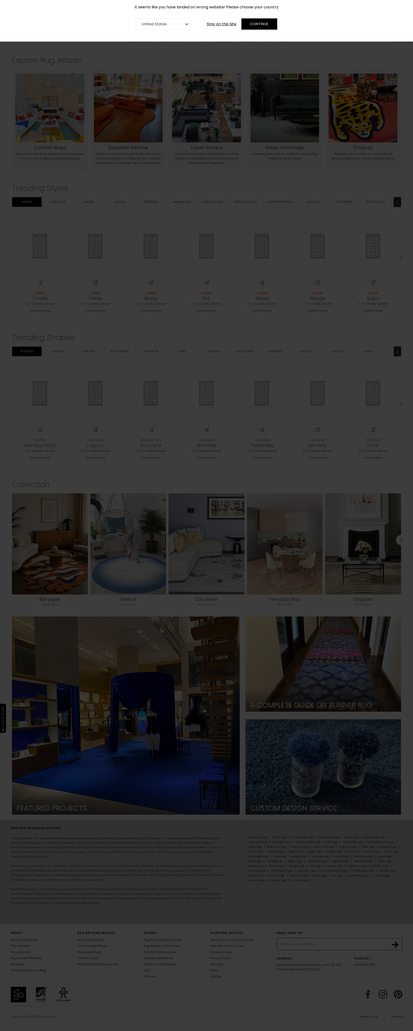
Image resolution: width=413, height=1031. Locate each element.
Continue (259, 24)
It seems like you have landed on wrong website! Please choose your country (206, 7)
